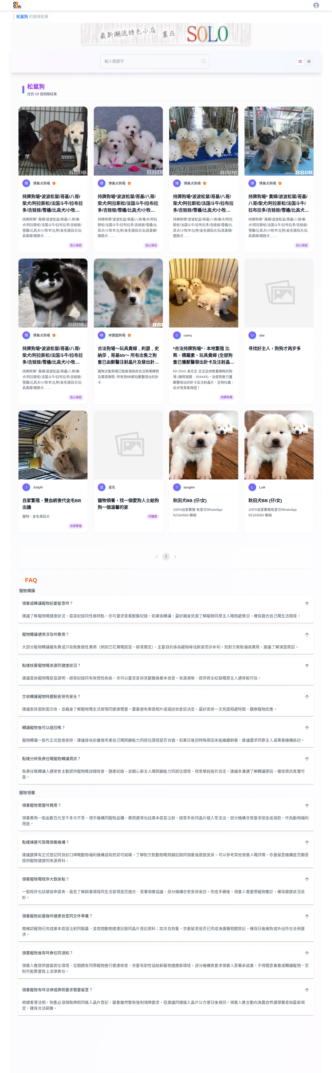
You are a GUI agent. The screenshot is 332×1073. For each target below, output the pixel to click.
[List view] (309, 61)
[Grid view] (300, 61)
